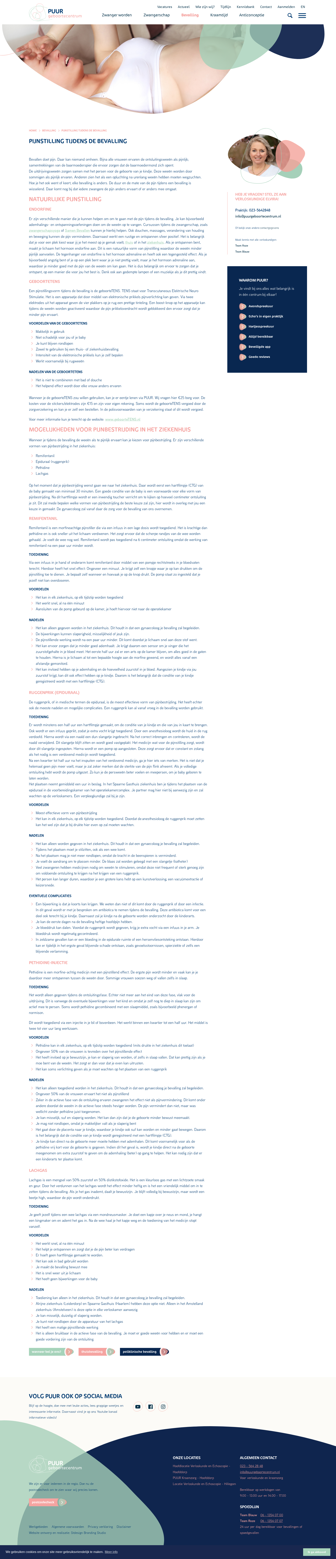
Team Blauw (242, 251)
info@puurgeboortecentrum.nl (260, 1472)
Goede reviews (259, 357)
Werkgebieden (38, 1527)
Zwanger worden (117, 15)
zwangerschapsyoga (44, 230)
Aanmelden (286, 7)
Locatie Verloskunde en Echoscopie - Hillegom (204, 1484)
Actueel (184, 7)
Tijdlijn (225, 7)
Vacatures (164, 7)
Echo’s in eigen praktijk (266, 316)
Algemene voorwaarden (68, 1527)
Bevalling (190, 15)
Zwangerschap (157, 15)
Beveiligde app (259, 347)
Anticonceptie (251, 15)
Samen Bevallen (77, 230)
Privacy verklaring (100, 1527)
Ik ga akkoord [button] (317, 1552)
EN (303, 7)
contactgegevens (269, 228)
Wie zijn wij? (205, 7)
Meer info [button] (111, 1552)
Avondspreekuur (261, 306)
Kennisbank (245, 7)
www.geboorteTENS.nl (122, 419)
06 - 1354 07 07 (271, 1521)
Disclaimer (124, 1527)
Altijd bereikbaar (261, 337)
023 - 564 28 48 (251, 1466)
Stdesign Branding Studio (88, 1533)
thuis (129, 242)
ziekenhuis (155, 242)
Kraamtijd (219, 15)
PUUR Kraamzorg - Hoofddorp (193, 1478)
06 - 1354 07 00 (271, 1515)
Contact (266, 7)
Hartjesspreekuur (261, 326)
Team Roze (241, 245)
